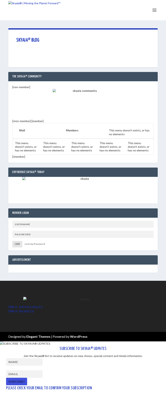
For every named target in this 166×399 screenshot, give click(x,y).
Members (72, 130)
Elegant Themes (38, 336)
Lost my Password (35, 243)
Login (17, 244)
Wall (22, 130)
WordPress (78, 336)
